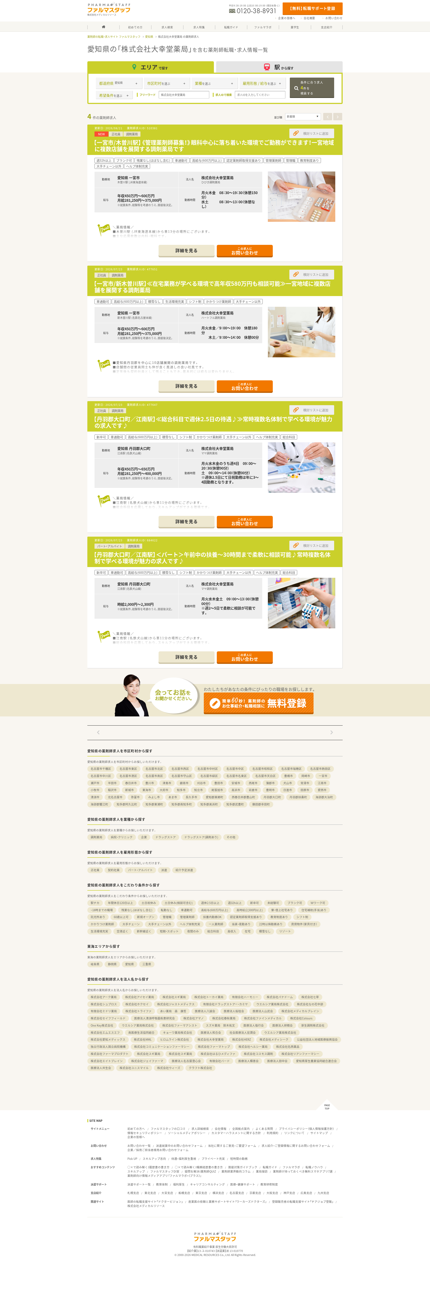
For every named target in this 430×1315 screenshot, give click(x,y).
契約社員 (114, 870)
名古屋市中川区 (101, 776)
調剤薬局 (96, 837)
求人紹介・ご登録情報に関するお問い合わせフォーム (296, 1145)
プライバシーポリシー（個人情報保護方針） (306, 1129)
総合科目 (213, 931)
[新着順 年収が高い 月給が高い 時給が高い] (303, 116)
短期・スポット (169, 931)
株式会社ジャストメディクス (176, 1004)
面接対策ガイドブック (242, 1167)
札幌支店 (133, 1193)
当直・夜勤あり (241, 924)
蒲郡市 (270, 783)
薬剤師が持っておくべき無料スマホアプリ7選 (303, 1171)
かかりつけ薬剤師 (102, 924)
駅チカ (95, 903)
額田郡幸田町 (261, 804)
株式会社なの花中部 (310, 1004)
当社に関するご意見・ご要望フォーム (232, 1145)
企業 (144, 837)
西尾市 (253, 783)
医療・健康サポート (242, 1184)
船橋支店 (184, 1193)
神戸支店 (289, 1193)
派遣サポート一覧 (139, 1184)
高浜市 (236, 790)
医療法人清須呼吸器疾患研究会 (154, 1018)
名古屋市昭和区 (262, 769)
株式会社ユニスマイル (134, 1068)
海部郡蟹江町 (99, 804)
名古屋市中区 (235, 769)
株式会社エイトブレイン (107, 1061)
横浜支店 (218, 1193)
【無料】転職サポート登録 (312, 8)
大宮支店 (167, 1193)
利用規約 (272, 1133)
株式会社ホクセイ (137, 1004)
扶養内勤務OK (212, 917)
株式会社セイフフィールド (108, 1018)
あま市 (172, 797)
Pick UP (132, 1158)
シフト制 (302, 917)
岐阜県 (95, 964)
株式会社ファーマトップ (214, 1046)
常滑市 (305, 783)
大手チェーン (131, 924)
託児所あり (98, 917)
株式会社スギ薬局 (174, 997)
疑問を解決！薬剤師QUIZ (200, 1171)
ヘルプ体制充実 (190, 924)
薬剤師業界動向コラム (236, 1171)
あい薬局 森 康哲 (173, 1011)
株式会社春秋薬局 (224, 1018)
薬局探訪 (262, 1171)
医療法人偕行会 (253, 1025)
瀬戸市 (95, 783)
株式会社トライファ (138, 1011)
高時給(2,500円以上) (249, 910)
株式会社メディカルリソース (146, 1206)
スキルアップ (136, 1171)
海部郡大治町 (324, 797)
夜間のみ (193, 931)
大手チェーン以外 (159, 924)
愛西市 (322, 790)
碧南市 (184, 783)
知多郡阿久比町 (127, 804)
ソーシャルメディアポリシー (187, 1133)
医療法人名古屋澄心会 (186, 1061)
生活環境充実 (99, 931)
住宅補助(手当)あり (314, 910)
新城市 (129, 790)
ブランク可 (295, 903)
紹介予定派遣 (184, 870)
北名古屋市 (115, 797)
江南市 (322, 783)
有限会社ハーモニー (245, 997)
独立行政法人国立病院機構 (108, 1046)
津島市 (167, 783)
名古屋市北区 (154, 769)
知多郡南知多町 (182, 804)
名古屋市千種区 (101, 769)
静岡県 (112, 964)
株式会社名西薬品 (287, 1046)
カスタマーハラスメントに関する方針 (236, 1133)
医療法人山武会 (263, 1011)
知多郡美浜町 (209, 804)
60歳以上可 (121, 917)
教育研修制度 (269, 1184)
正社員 (95, 870)
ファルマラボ (291, 1167)
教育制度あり (279, 917)
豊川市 (149, 783)
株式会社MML (143, 1039)
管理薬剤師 (187, 917)
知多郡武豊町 (235, 804)
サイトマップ (319, 1133)
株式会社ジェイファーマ (147, 1061)
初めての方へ (136, 1129)
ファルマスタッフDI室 (164, 1171)
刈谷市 (201, 783)
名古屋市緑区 (209, 776)
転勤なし (166, 910)
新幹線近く (144, 931)
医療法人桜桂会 (234, 1011)
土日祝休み (149, 903)
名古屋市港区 (128, 776)
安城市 (236, 783)
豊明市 (270, 790)
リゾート (285, 931)
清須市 (95, 797)
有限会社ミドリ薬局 (104, 1011)
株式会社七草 (310, 997)
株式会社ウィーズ (168, 1068)
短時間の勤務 (239, 1158)
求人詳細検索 (200, 1129)
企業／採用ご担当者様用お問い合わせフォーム (158, 1150)
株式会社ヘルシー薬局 (253, 1046)
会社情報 (220, 1129)
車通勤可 (187, 910)
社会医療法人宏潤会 (243, 1032)
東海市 (146, 790)
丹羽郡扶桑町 (298, 797)
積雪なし (265, 931)
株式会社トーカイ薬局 (209, 997)
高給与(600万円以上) (214, 910)
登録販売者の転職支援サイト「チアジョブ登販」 (302, 1201)
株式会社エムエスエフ (105, 1032)
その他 (231, 837)
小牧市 (95, 790)
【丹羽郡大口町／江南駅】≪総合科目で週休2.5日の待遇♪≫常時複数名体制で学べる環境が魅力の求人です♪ (213, 422)
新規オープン (145, 917)
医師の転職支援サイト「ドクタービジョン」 (155, 1201)
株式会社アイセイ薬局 (139, 997)
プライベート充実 (213, 1158)
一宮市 (323, 776)
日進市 (287, 790)
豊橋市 (288, 776)
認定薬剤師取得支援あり (246, 917)
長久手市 (191, 797)
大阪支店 (272, 1193)
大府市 (164, 790)
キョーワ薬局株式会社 (177, 1032)
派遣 (164, 870)
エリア (154, 67)
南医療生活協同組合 (141, 1032)
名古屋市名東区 (236, 776)
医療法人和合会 (211, 1032)
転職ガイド (270, 1167)
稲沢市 (112, 790)
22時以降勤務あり (271, 924)
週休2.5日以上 (210, 903)
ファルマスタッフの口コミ (168, 1129)
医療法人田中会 (277, 1061)
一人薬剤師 (216, 924)
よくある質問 (264, 1129)
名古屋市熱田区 (320, 769)
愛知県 (149, 37)
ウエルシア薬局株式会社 (272, 1004)
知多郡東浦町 (154, 804)
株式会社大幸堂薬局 (211, 1039)
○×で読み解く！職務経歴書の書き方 (199, 1167)
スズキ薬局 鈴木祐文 (220, 1025)
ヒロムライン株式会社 (174, 1039)
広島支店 (306, 1193)
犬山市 (287, 783)
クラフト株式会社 (200, 1068)
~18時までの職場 (102, 910)
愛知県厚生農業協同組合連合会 (316, 1061)
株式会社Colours (301, 1018)
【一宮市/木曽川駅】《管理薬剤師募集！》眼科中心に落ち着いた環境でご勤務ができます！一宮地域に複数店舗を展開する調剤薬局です (214, 145)
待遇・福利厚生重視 (183, 1158)
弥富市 (135, 797)
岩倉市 (253, 790)
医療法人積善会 (248, 1061)
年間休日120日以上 (120, 903)
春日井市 (131, 783)
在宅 (248, 931)
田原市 (305, 790)
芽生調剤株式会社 (313, 1025)
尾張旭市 (217, 790)
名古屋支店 (237, 1193)
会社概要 (309, 18)
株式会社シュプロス (104, 1004)
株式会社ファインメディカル (263, 1018)
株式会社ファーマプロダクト (110, 1054)
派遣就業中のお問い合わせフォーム (179, 1145)
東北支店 (150, 1193)
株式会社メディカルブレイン (300, 1011)
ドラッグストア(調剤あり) (201, 837)
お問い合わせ (334, 18)
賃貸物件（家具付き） (304, 924)
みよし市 (154, 797)
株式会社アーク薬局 (104, 997)
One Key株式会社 (102, 1025)
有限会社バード (219, 1061)
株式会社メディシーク (274, 1039)
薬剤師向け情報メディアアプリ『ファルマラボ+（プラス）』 (164, 1175)
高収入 (232, 931)
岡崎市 (305, 776)
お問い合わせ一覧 (139, 1145)
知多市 (181, 790)
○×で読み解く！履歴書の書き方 (148, 1167)
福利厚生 (179, 1184)
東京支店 (201, 1193)
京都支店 (255, 1193)
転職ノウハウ (314, 1167)
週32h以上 (235, 903)
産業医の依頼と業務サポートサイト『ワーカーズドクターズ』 (227, 1201)
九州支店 (323, 1193)
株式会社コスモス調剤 (258, 1054)
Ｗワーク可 (318, 903)
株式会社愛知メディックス (108, 1039)
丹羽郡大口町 (272, 797)
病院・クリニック (122, 837)
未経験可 (273, 903)
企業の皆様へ (286, 18)
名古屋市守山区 (182, 776)
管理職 (167, 917)
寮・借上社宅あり (282, 910)
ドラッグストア (165, 837)
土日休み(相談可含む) (179, 903)
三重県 (146, 964)
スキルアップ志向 (154, 1158)
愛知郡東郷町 (214, 797)
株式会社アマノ (193, 1018)
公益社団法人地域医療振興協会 (317, 1039)
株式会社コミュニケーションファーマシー (161, 1046)
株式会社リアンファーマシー (300, 1054)
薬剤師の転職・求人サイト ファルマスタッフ (113, 37)
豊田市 (218, 783)
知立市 (198, 790)
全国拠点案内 (241, 1129)
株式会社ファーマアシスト (179, 1025)
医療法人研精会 (282, 1025)
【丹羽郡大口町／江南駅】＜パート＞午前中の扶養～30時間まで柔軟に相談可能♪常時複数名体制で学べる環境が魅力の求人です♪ (212, 557)
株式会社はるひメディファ (218, 1054)
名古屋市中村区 (208, 769)
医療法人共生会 (101, 1068)
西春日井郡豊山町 (243, 797)
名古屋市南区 (154, 776)
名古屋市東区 (128, 769)
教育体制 (162, 1184)
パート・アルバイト (140, 870)
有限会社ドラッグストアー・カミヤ (225, 1004)
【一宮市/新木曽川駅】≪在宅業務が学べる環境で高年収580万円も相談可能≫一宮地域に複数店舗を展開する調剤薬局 (212, 286)
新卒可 (254, 903)
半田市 (112, 783)
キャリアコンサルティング (207, 1184)
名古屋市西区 (180, 769)
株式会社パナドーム (280, 997)
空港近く (122, 931)
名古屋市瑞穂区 (291, 769)
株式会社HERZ (241, 1039)
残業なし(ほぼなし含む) (136, 910)
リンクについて (294, 1133)
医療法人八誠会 (205, 1011)
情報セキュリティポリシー (144, 1133)
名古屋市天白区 (265, 776)
